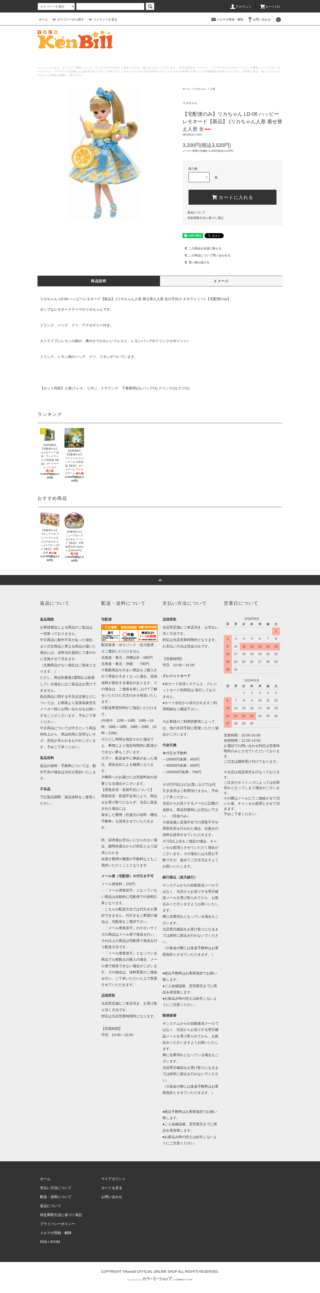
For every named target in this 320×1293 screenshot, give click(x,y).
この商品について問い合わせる (209, 255)
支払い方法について (56, 1188)
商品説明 (98, 281)
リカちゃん (200, 88)
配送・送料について (56, 1197)
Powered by (134, 1279)
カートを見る (111, 1188)
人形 (212, 88)
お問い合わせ (262, 19)
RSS (43, 1242)
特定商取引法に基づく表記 (206, 218)
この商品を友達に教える (205, 248)
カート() (273, 6)
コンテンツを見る (105, 19)
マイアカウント (113, 1179)
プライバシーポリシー (57, 1224)
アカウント (244, 6)
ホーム (43, 19)
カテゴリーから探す (70, 19)
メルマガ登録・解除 (230, 19)
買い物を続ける (199, 262)
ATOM (55, 1242)
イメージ (221, 281)
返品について (197, 212)
